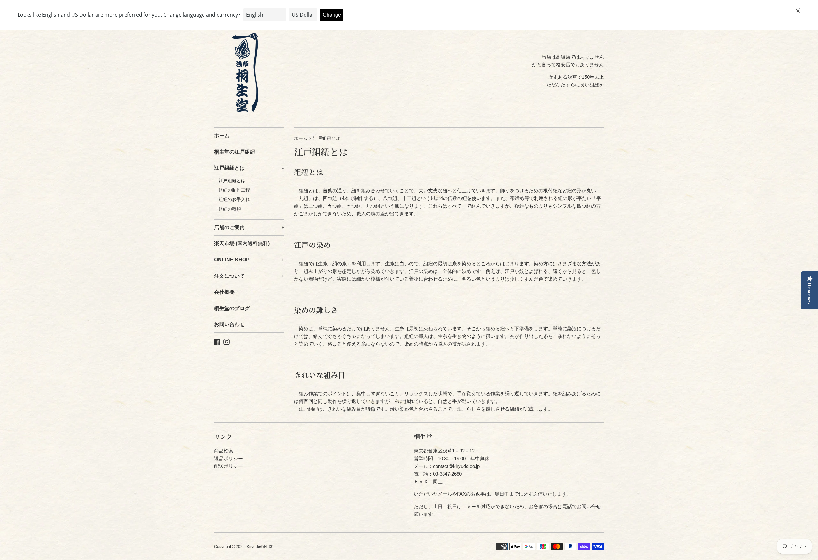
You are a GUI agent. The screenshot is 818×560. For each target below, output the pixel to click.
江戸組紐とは (249, 168)
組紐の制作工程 (232, 190)
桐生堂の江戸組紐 (234, 152)
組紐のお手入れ (232, 199)
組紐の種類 (227, 209)
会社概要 (224, 292)
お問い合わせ (229, 324)
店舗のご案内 (249, 227)
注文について (249, 276)
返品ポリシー (228, 458)
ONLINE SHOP (249, 259)
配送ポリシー (228, 466)
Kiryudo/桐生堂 (260, 546)
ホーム (221, 135)
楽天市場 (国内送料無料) (242, 243)
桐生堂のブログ (232, 308)
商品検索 (223, 450)
